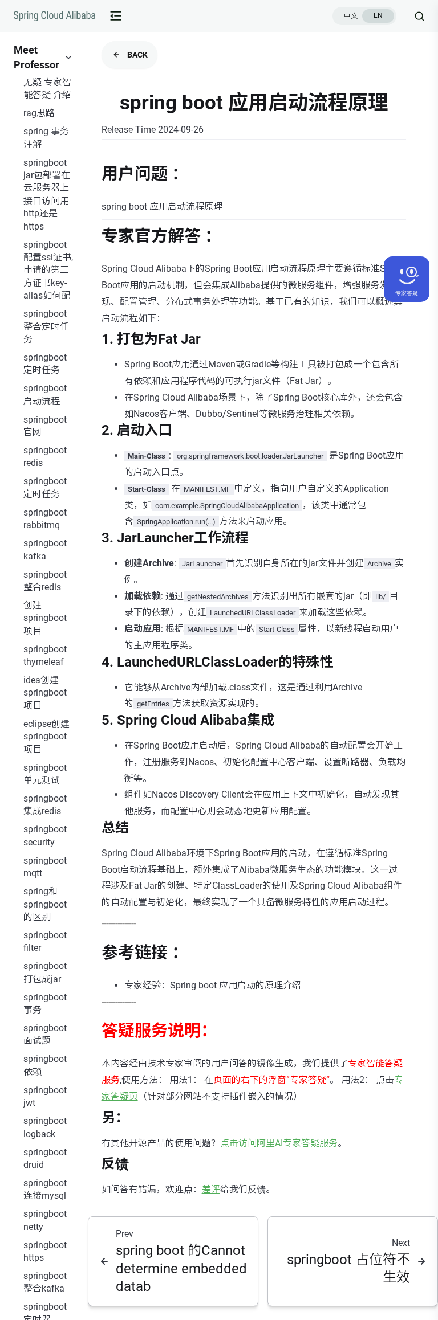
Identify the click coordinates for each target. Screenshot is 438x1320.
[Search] (414, 16)
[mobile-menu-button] (115, 16)
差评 (211, 1189)
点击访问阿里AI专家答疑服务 (279, 1143)
